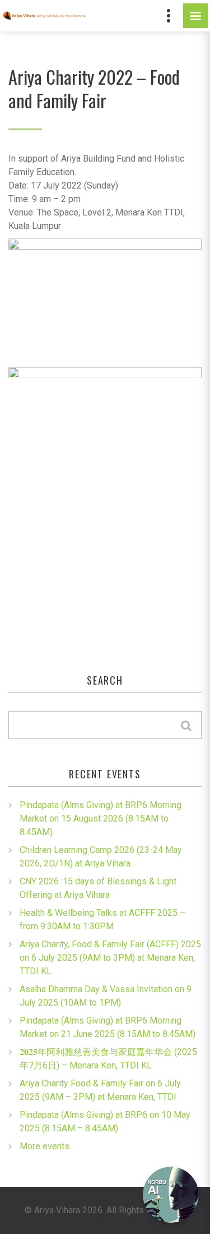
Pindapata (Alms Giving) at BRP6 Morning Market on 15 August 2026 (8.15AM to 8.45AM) (100, 818)
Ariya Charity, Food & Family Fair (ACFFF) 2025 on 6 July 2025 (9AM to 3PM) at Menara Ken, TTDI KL (110, 957)
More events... (47, 1146)
